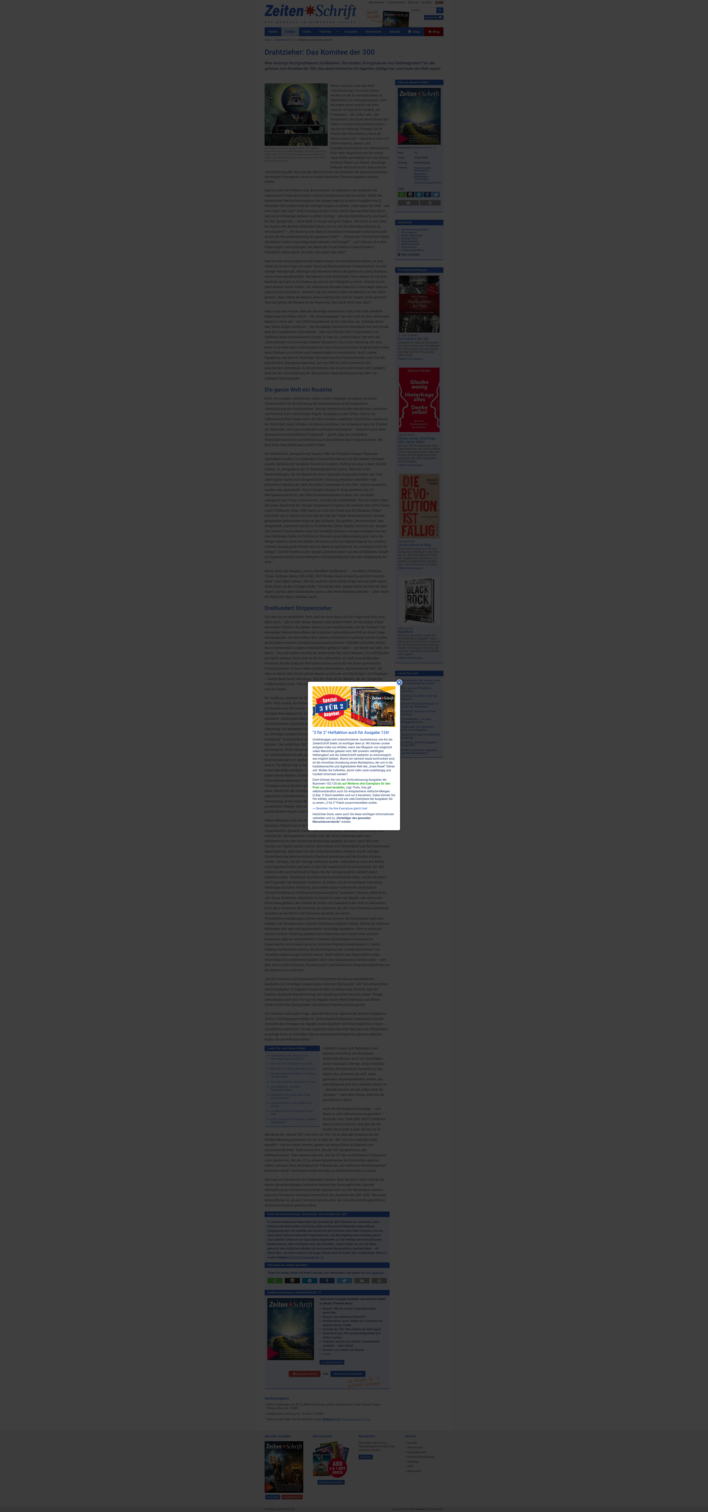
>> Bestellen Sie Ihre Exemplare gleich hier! (340, 808)
